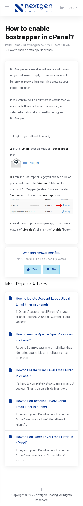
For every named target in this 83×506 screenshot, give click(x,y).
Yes (34, 269)
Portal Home (12, 45)
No (54, 269)
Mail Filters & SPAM (58, 45)
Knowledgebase (33, 45)
